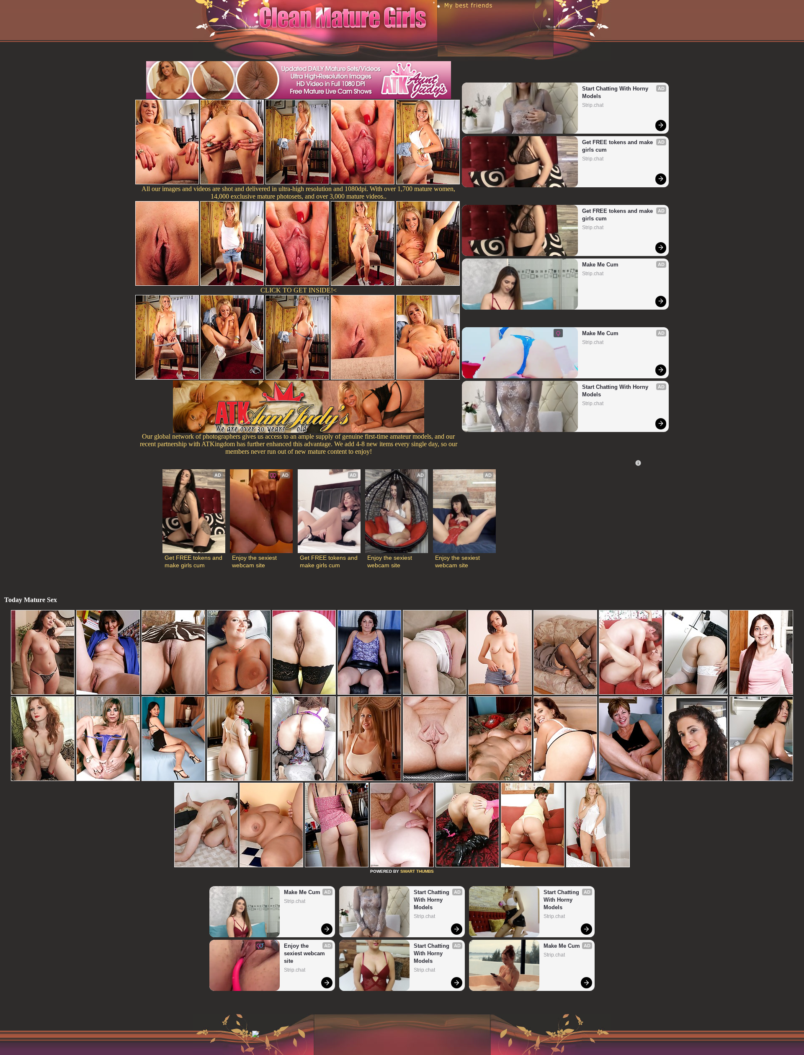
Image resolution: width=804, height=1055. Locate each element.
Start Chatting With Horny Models (616, 92)
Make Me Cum (600, 264)
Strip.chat (592, 105)
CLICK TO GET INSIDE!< (298, 290)
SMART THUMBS (417, 871)
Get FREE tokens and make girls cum (618, 146)
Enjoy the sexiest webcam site (255, 561)
